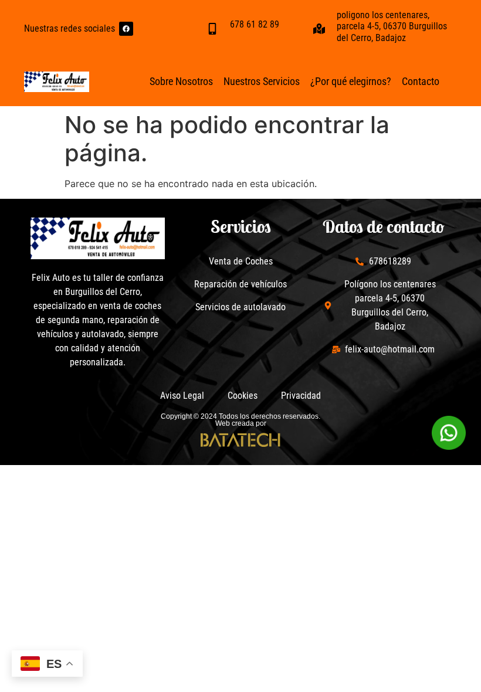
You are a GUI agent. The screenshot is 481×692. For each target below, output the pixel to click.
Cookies (243, 395)
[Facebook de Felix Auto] (126, 29)
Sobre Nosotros (181, 81)
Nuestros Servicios (261, 81)
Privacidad (301, 395)
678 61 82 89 (254, 24)
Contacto (420, 81)
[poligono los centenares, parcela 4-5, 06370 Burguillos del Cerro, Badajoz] (319, 29)
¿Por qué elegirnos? (350, 81)
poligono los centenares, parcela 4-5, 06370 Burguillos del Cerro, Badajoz (392, 26)
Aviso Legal (182, 395)
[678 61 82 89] (212, 29)
